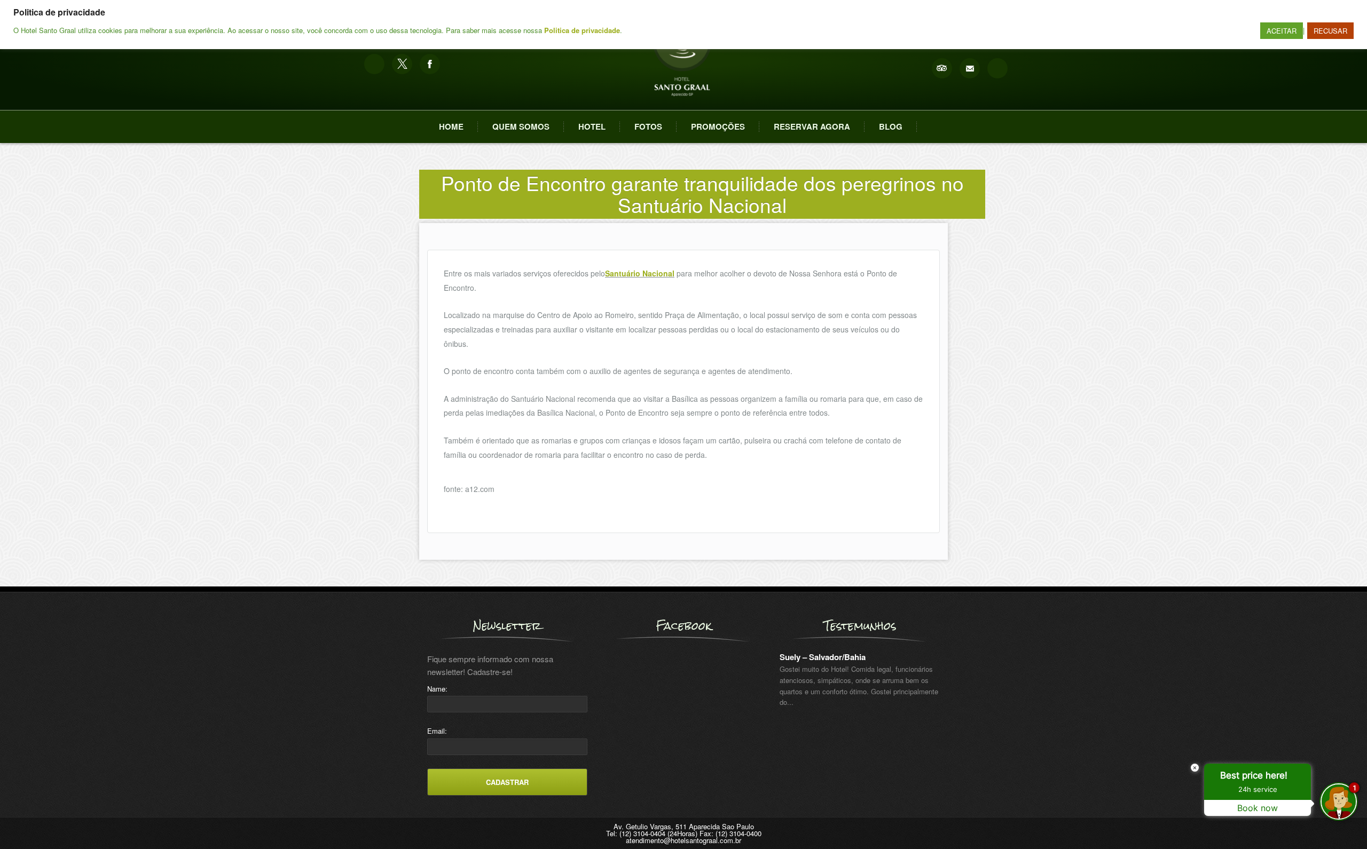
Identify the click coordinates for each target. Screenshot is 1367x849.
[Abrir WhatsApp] (27, 822)
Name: (437, 689)
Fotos (648, 126)
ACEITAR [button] (1282, 31)
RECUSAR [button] (1330, 31)
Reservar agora (812, 126)
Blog (890, 126)
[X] (402, 64)
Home (451, 126)
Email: (437, 731)
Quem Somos (520, 126)
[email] (970, 68)
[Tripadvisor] (942, 68)
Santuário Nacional (639, 273)
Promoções (718, 126)
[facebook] (430, 64)
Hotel (592, 126)
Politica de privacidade (582, 30)
